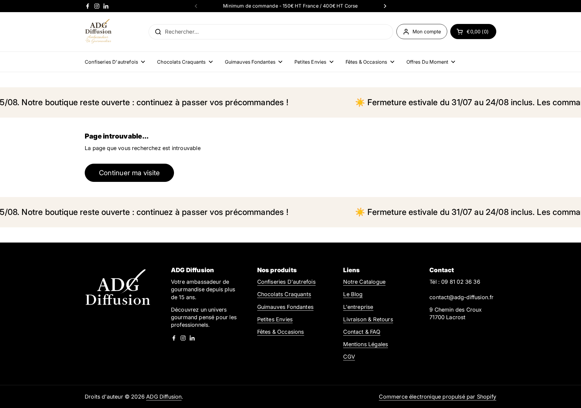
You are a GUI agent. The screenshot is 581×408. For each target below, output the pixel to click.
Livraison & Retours (368, 319)
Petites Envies (275, 319)
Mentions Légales (365, 344)
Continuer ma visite (129, 173)
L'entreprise (358, 307)
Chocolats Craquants (284, 294)
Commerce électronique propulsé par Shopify (437, 396)
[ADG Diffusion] (98, 31)
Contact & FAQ (361, 332)
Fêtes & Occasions (280, 332)
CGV (349, 356)
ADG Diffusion (164, 396)
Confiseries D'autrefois (286, 282)
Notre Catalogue (364, 282)
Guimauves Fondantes (285, 307)
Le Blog (353, 294)
